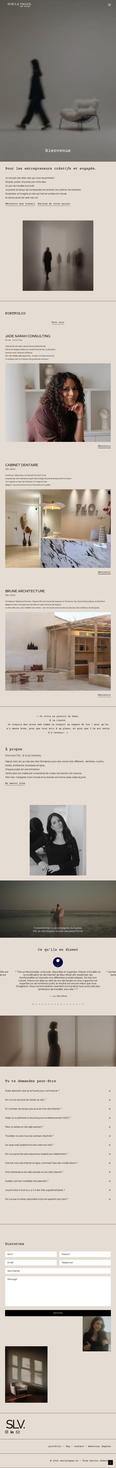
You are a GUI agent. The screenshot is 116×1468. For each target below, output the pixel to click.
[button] (109, 5)
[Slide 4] (42, 993)
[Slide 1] (33, 993)
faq (68, 1446)
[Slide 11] (64, 993)
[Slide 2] (36, 993)
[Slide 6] (48, 993)
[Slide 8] (54, 993)
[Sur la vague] (19, 4)
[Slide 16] (79, 993)
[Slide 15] (76, 993)
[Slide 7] (51, 993)
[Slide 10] (61, 993)
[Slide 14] (73, 993)
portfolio (55, 1446)
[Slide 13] (70, 993)
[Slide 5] (45, 993)
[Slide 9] (58, 993)
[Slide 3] (39, 993)
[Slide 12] (67, 993)
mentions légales (99, 1446)
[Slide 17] (82, 993)
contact (79, 1446)
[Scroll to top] (110, 1462)
